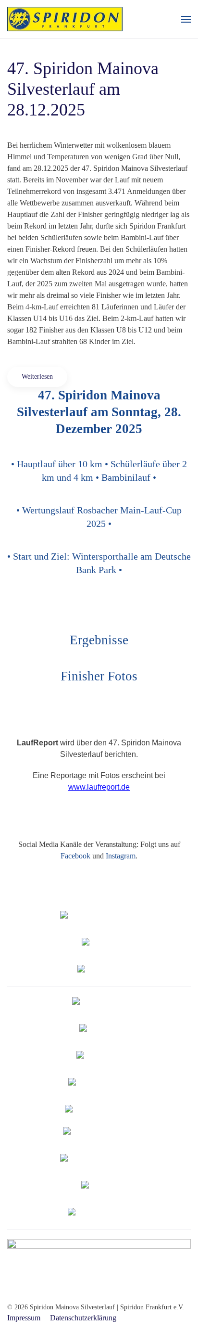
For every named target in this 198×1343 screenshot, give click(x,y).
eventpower (102, 969)
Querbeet (103, 1186)
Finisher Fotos (99, 676)
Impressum (23, 1318)
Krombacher (103, 1056)
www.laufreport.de (99, 787)
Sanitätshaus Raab (99, 1213)
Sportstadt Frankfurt (99, 1110)
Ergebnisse (99, 640)
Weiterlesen (37, 376)
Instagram (121, 856)
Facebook (75, 856)
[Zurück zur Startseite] (65, 19)
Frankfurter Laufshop (99, 1132)
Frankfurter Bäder (99, 1083)
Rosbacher (103, 1029)
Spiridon (99, 916)
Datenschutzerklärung (83, 1318)
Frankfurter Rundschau (99, 1159)
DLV (99, 1002)
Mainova (102, 942)
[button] (186, 19)
